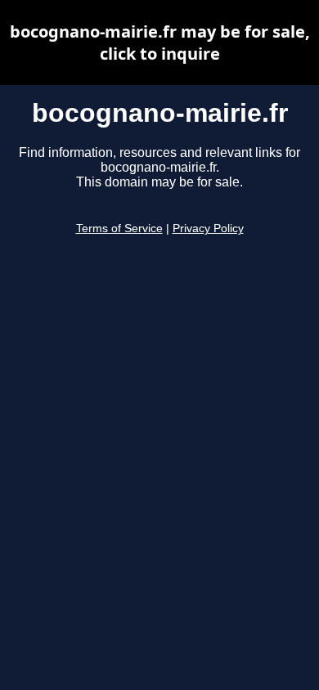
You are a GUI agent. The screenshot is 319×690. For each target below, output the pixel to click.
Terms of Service (119, 228)
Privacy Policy (208, 228)
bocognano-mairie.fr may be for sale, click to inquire (160, 42)
